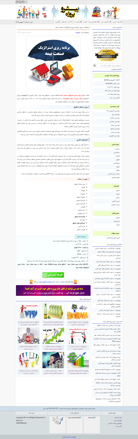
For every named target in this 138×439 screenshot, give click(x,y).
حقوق (118, 159)
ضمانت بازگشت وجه (45, 282)
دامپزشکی (117, 221)
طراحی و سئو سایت (69, 437)
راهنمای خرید (105, 22)
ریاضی (118, 197)
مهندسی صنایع (115, 128)
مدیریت (117, 149)
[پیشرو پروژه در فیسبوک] (23, 2)
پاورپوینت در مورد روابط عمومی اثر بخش (108, 261)
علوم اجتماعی (116, 177)
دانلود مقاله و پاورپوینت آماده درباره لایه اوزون (107, 389)
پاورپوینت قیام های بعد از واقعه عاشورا (109, 252)
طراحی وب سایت (114, 98)
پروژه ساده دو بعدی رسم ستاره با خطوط (109, 325)
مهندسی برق (116, 114)
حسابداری (117, 152)
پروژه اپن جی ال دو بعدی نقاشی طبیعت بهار (107, 335)
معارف (118, 170)
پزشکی (117, 217)
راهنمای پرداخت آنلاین (90, 22)
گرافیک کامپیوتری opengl (112, 80)
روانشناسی (116, 163)
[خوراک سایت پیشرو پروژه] (17, 2)
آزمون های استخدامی (113, 238)
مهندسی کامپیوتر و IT (113, 111)
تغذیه (118, 225)
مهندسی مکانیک (115, 118)
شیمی (118, 190)
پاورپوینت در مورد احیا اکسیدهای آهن (109, 265)
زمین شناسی (116, 201)
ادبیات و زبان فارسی (114, 174)
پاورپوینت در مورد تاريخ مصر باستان (110, 310)
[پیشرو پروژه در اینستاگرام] (26, 2)
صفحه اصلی (116, 22)
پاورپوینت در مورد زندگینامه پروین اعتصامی (108, 278)
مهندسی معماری (115, 121)
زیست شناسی (115, 204)
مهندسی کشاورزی (114, 136)
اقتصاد (118, 156)
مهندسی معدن (115, 132)
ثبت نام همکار (65, 22)
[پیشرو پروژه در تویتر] (20, 2)
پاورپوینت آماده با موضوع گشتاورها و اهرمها (108, 369)
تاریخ (118, 167)
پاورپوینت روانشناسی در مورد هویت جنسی (108, 248)
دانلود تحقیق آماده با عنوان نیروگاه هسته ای (108, 379)
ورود (56, 22)
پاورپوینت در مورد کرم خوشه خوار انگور (109, 300)
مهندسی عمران (115, 125)
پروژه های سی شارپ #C (112, 90)
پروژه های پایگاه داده (113, 94)
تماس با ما (77, 22)
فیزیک (118, 194)
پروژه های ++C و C (113, 87)
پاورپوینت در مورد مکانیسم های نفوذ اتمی (108, 269)
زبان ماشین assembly (113, 83)
